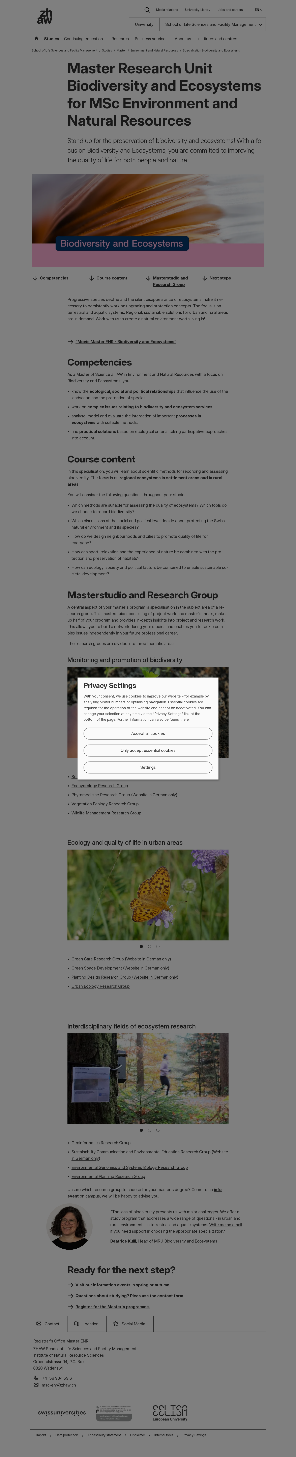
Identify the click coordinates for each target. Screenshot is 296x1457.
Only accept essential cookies (148, 750)
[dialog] (148, 729)
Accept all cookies (148, 733)
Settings (148, 767)
